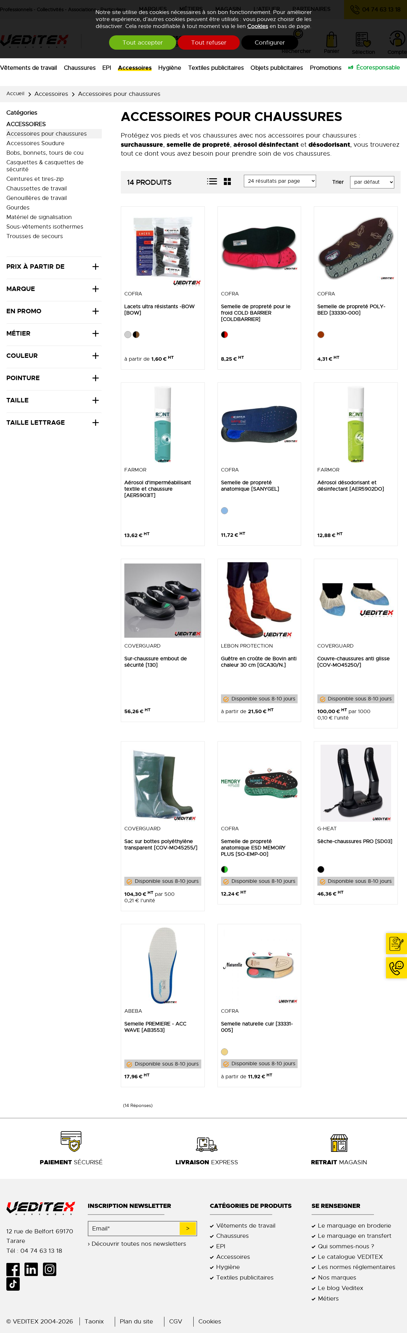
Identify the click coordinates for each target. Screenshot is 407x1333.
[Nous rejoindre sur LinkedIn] (33, 1269)
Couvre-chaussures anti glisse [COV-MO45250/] (353, 662)
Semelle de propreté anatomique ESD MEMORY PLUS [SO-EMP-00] (253, 847)
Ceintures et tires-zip (35, 178)
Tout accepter (142, 42)
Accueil (15, 93)
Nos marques (337, 1277)
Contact (396, 943)
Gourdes (18, 207)
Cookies (257, 26)
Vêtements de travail (28, 67)
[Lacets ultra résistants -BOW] (162, 248)
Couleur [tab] (22, 355)
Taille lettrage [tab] (35, 422)
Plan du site (136, 1321)
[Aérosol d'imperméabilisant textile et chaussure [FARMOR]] (162, 424)
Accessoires (135, 68)
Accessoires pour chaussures (119, 94)
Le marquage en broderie (354, 1226)
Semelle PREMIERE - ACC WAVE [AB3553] (155, 1027)
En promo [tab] (23, 311)
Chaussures (80, 67)
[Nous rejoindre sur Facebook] (15, 1269)
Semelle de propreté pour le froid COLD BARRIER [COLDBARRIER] (256, 313)
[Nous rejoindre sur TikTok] (15, 1284)
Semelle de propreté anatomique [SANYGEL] (250, 485)
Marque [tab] (20, 289)
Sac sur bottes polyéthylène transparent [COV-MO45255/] (160, 844)
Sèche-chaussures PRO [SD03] (354, 841)
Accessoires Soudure (35, 143)
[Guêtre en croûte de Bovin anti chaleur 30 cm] (259, 600)
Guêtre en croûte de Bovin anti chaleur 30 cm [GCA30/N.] (259, 662)
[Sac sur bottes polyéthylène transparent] (162, 783)
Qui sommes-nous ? (346, 1246)
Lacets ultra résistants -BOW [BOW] (159, 309)
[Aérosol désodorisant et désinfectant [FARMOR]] (355, 424)
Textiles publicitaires (216, 67)
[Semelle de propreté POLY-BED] (355, 248)
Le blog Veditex (340, 1288)
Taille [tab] (17, 400)
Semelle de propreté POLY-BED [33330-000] (351, 309)
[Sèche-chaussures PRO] (355, 783)
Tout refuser (208, 42)
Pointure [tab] (23, 378)
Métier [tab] (18, 333)
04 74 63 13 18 (396, 967)
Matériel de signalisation (39, 217)
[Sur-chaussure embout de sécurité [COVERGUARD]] (162, 600)
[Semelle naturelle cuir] (259, 965)
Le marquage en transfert (354, 1236)
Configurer (270, 42)
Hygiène (169, 67)
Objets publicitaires (277, 67)
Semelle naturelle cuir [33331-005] (257, 1027)
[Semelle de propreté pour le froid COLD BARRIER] (259, 248)
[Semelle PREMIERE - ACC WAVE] (162, 965)
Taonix (94, 1321)
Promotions (325, 67)
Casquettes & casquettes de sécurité (45, 166)
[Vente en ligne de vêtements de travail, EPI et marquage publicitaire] (40, 1208)
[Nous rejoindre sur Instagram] (52, 1269)
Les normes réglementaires (356, 1267)
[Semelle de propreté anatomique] (259, 424)
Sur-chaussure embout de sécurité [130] (155, 662)
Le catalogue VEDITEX (350, 1257)
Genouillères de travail (36, 198)
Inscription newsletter (129, 1206)
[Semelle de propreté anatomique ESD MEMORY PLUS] (259, 783)
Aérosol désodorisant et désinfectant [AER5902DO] (350, 485)
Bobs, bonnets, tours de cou (45, 152)
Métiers (328, 1298)
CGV (175, 1321)
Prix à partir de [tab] (35, 266)
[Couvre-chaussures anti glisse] (355, 600)
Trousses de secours (34, 236)
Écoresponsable (378, 67)
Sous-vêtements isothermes (44, 226)
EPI (106, 67)
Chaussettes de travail (36, 188)
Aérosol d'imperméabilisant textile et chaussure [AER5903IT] (157, 489)
